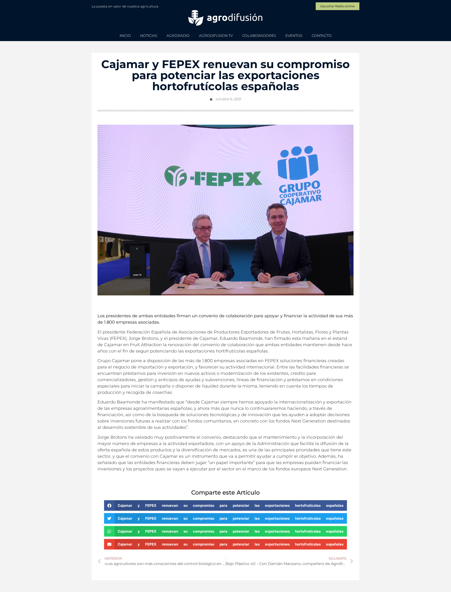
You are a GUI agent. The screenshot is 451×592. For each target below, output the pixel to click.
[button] (225, 505)
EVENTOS (293, 35)
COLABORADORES (259, 35)
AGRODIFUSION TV (216, 35)
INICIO (125, 35)
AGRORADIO (178, 35)
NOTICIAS (148, 35)
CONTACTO (322, 35)
